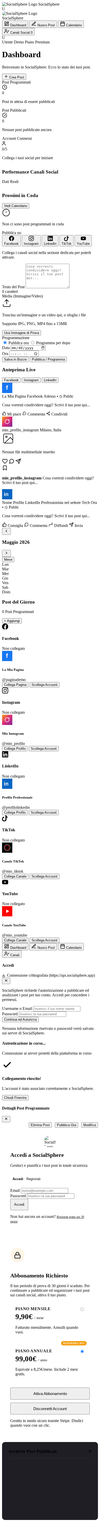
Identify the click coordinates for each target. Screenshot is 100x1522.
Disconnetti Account (50, 1408)
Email (15, 1190)
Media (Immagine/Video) (22, 296)
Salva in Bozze (15, 359)
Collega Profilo (15, 749)
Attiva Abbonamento (50, 1393)
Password (10, 1014)
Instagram (31, 380)
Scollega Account (44, 685)
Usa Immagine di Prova (21, 333)
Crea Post (16, 77)
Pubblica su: (12, 232)
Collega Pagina (15, 685)
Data (6, 347)
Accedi (18, 1179)
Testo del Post (13, 287)
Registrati (33, 1179)
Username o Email (17, 1008)
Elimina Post (40, 1125)
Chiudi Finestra (15, 1098)
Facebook (11, 380)
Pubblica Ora (66, 1125)
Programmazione (15, 338)
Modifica (89, 1125)
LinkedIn (50, 380)
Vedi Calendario (15, 206)
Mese (8, 559)
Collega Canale (15, 876)
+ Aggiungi (12, 621)
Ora (5, 353)
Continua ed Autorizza (20, 1019)
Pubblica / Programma (48, 359)
